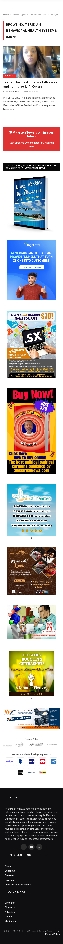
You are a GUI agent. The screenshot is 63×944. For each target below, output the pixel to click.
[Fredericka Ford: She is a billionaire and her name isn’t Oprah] (31, 62)
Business (9, 76)
